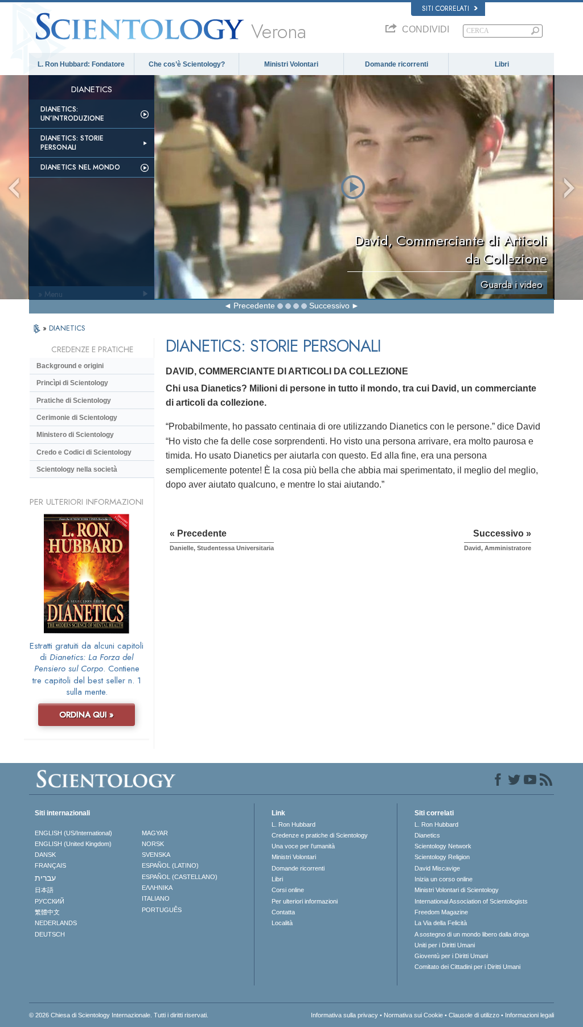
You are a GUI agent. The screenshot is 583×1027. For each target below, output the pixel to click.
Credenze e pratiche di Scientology (320, 835)
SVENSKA (156, 854)
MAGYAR (155, 833)
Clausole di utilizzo (474, 1015)
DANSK (45, 854)
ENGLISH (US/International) (73, 833)
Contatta (283, 912)
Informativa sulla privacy (344, 1015)
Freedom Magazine (441, 912)
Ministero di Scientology (75, 435)
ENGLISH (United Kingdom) (73, 843)
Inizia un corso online (443, 879)
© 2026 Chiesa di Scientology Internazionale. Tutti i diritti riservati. (118, 1015)
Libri (502, 64)
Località (282, 922)
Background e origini (70, 366)
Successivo (329, 305)
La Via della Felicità (440, 922)
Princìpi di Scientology (72, 383)
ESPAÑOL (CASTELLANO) (179, 876)
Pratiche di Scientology (73, 401)
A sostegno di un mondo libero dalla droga (471, 934)
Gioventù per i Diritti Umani (451, 955)
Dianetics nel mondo (80, 167)
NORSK (153, 843)
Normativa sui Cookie (413, 1015)
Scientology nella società (76, 469)
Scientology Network (442, 846)
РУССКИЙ (49, 901)
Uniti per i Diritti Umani (444, 945)
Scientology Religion (442, 856)
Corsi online (288, 889)
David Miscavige (437, 868)
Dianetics (427, 835)
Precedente (254, 305)
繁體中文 (47, 912)
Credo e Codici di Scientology (84, 452)
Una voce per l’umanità (303, 846)
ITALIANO (156, 898)
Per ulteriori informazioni (305, 901)
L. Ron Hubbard (293, 824)
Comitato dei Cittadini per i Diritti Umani (467, 966)
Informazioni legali (529, 1015)
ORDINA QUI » (86, 714)
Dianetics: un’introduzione (72, 113)
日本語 (44, 889)
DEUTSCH (50, 934)
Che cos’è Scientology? (187, 64)
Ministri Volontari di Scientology (456, 889)
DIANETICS (67, 328)
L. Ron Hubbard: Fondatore (81, 64)
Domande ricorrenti (396, 64)
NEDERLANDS (56, 922)
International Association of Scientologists (471, 901)
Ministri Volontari (291, 64)
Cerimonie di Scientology (76, 418)
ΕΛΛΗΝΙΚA (157, 887)
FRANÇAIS (50, 865)
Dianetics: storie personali (72, 142)
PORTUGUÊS (162, 909)
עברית (45, 877)
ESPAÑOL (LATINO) (170, 865)
